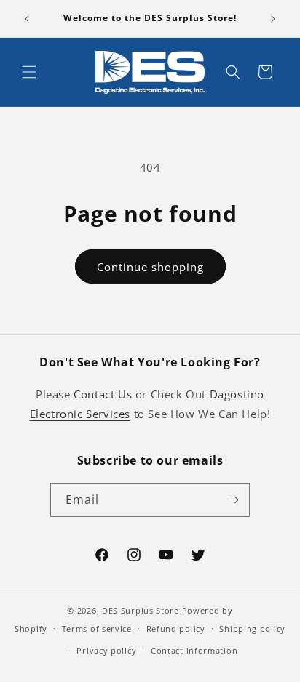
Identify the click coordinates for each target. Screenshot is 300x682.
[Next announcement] (273, 19)
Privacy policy (106, 650)
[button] (29, 72)
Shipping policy (252, 628)
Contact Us (103, 394)
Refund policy (175, 628)
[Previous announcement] (27, 19)
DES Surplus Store (140, 610)
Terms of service (97, 628)
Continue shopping (150, 267)
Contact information (194, 650)
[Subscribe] (233, 500)
